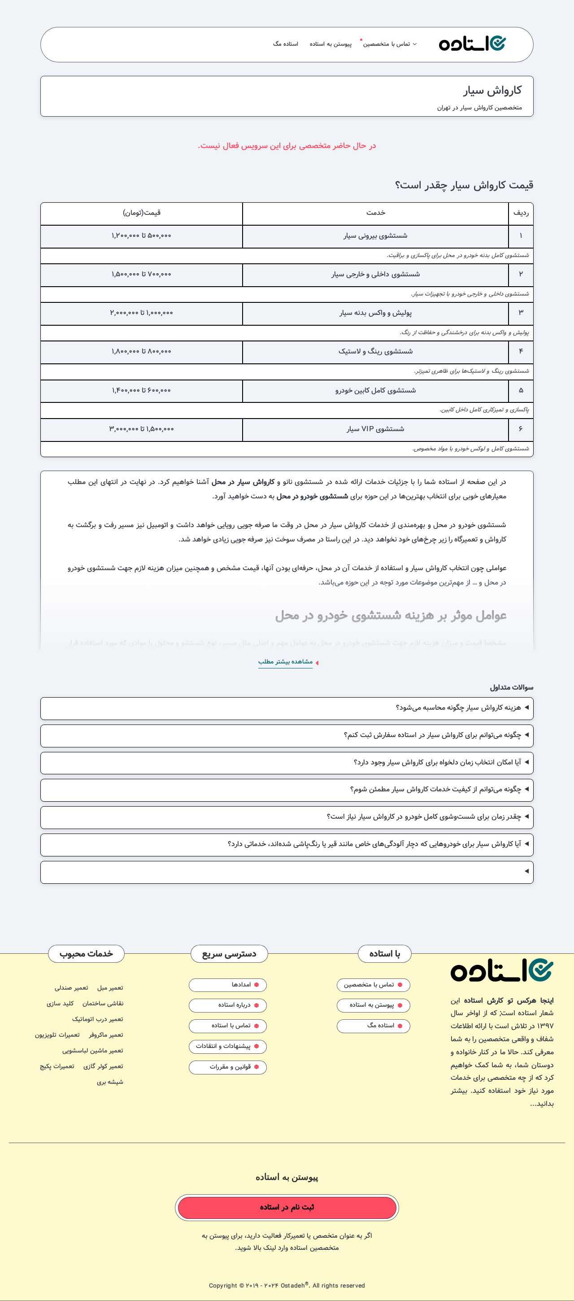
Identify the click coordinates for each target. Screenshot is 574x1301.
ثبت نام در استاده (287, 1208)
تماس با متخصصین (386, 44)
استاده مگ (285, 44)
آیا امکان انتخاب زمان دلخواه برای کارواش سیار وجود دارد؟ (437, 762)
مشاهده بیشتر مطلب (285, 662)
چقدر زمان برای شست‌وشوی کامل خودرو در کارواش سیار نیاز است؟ (424, 817)
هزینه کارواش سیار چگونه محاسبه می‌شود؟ (459, 708)
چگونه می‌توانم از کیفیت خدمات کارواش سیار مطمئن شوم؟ (435, 789)
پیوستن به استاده (331, 44)
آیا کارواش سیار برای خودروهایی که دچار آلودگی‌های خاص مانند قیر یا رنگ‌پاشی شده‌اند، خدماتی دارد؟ (375, 844)
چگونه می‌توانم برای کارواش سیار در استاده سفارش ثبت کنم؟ (432, 735)
